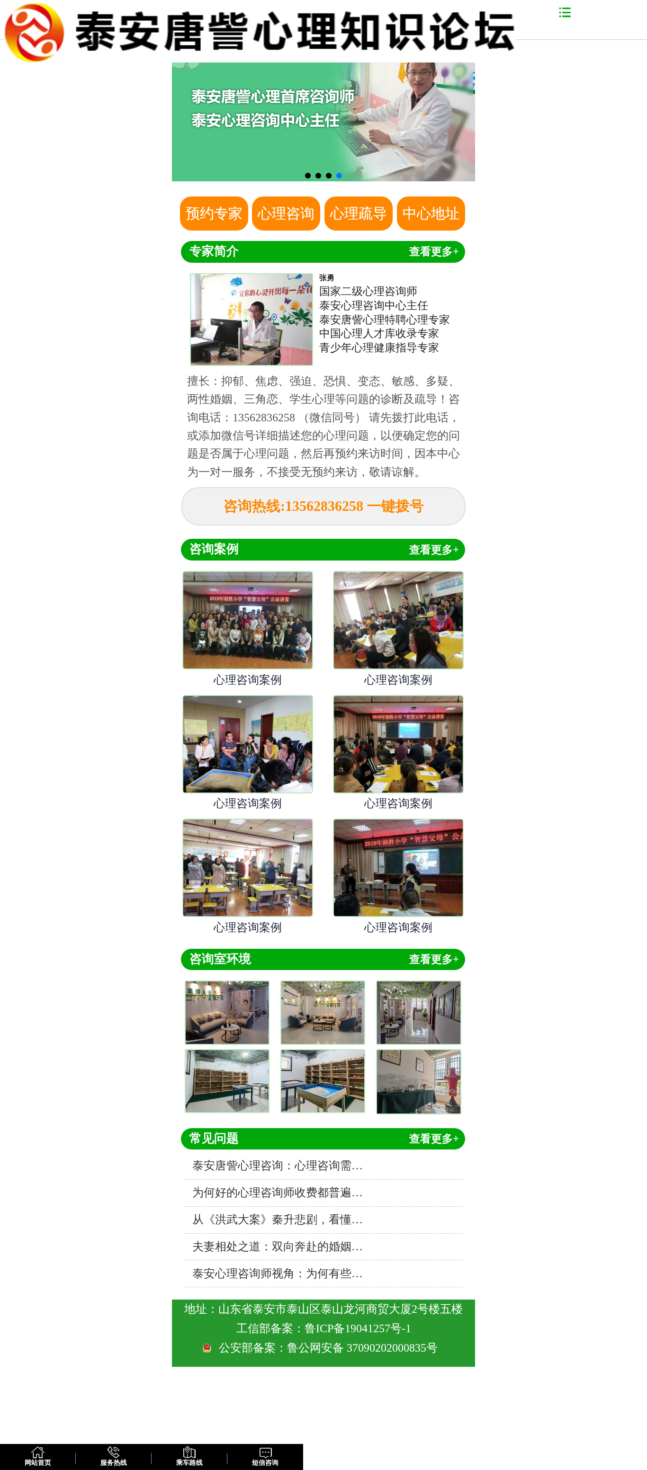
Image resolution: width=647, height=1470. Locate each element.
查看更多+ (434, 252)
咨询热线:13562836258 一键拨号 (324, 506)
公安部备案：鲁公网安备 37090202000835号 (329, 1348)
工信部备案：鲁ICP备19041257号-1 (323, 1328)
